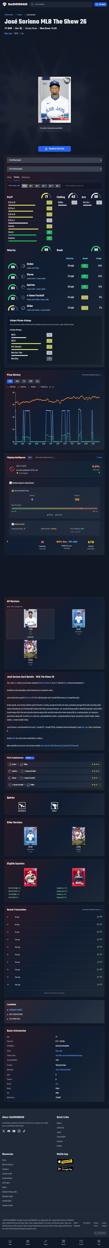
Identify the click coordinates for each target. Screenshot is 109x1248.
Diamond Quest (7, 1178)
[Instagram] (19, 1131)
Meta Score (27, 697)
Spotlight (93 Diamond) (70, 745)
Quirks (13, 738)
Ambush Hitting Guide (9, 1192)
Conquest (5, 1169)
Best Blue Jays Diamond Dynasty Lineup (69, 1055)
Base (24, 186)
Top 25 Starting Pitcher (63, 1069)
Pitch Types (6, 1183)
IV (52, 186)
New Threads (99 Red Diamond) (51, 745)
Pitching (16, 177)
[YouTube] (13, 1131)
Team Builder (61, 1137)
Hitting (9, 177)
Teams (59, 1132)
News (4, 1160)
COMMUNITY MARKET (15, 1010)
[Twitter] (3, 1131)
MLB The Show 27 (8, 1164)
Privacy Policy (96, 1224)
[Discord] (8, 1131)
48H (17, 381)
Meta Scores (26, 177)
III (45, 186)
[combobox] (61, 4)
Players (20, 14)
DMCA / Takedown (77, 1224)
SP (83, 683)
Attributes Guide (7, 1196)
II (38, 186)
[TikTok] (24, 1131)
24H (10, 381)
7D (24, 381)
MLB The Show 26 (45, 683)
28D (30, 381)
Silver (65, 683)
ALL (37, 381)
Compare (60, 1141)
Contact (59, 1146)
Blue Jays (8, 33)
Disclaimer (86, 1223)
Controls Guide (7, 1173)
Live (22, 33)
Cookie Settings (104, 1224)
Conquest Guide (7, 1205)
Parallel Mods (6, 1201)
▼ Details (99, 458)
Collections (60, 1128)
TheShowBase (9, 14)
